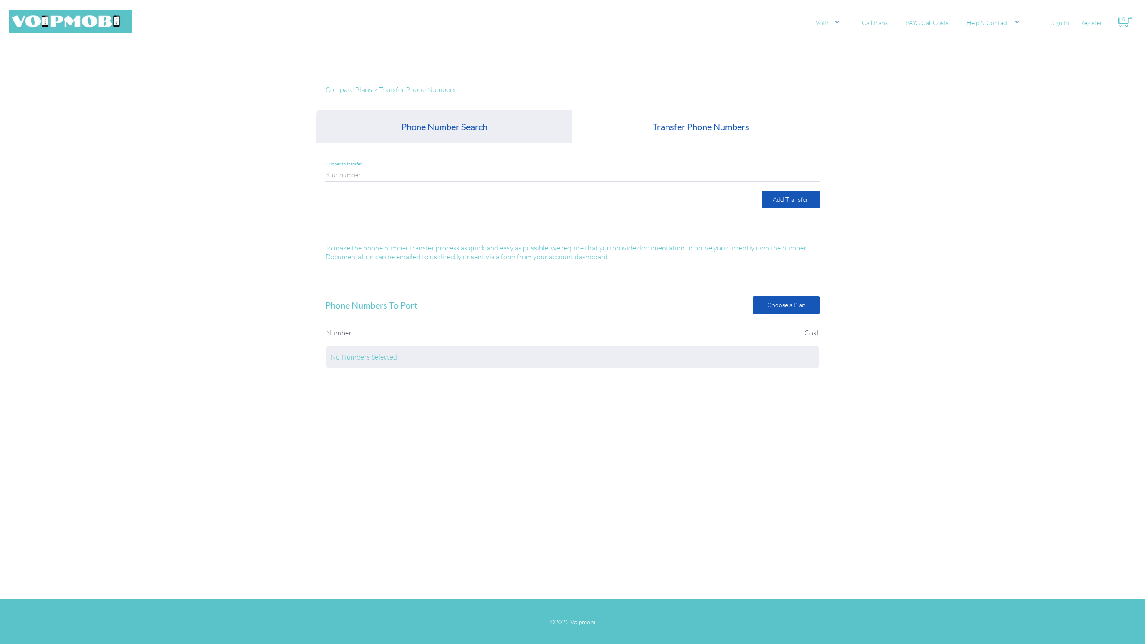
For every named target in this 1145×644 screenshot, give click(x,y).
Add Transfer (791, 199)
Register (1091, 22)
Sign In (1060, 22)
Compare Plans (348, 89)
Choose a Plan (786, 305)
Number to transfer (343, 164)
